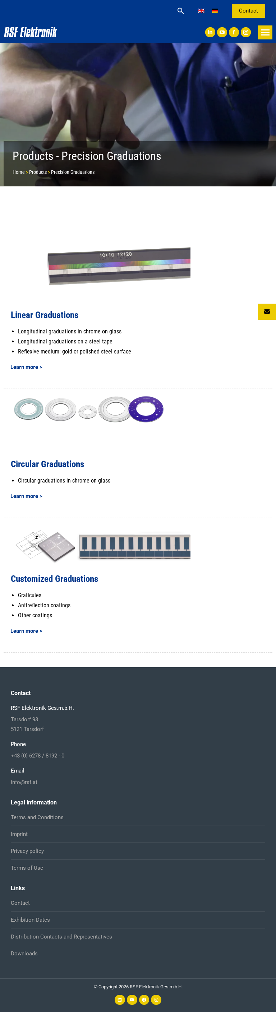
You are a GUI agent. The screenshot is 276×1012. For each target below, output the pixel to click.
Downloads (24, 953)
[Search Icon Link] (180, 10)
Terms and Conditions (37, 817)
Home (19, 172)
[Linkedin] (120, 1000)
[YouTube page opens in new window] (222, 32)
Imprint (19, 834)
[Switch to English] (201, 10)
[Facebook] (144, 1000)
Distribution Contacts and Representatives (61, 936)
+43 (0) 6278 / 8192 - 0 (37, 755)
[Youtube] (132, 1000)
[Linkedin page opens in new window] (210, 32)
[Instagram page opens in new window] (246, 32)
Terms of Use (27, 868)
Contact (20, 903)
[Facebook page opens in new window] (234, 32)
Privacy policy (27, 851)
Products (38, 172)
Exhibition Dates (30, 920)
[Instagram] (156, 1000)
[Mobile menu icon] (265, 32)
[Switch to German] (215, 10)
